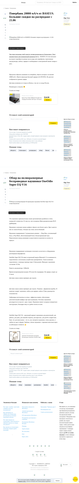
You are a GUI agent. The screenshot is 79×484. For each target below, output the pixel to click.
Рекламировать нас (46, 409)
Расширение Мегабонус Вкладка (28, 422)
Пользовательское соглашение (39, 467)
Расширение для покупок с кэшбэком (29, 418)
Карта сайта (25, 436)
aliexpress (13, 150)
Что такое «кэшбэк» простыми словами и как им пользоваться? (11, 408)
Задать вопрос (25, 428)
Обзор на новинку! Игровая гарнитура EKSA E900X (68, 145)
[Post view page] (67, 124)
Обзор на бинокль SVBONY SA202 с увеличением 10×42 (68, 159)
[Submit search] (61, 2)
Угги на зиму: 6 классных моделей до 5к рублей (20, 132)
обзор (40, 150)
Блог (23, 434)
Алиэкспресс (22, 150)
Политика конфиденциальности (40, 469)
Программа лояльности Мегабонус (28, 407)
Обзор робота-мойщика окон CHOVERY (18, 134)
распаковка (37, 385)
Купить (48, 99)
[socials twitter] (41, 456)
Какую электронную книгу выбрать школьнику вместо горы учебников (25, 141)
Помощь (24, 426)
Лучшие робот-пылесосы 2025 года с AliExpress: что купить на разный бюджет (27, 139)
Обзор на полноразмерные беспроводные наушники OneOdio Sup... (69, 131)
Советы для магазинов (47, 412)
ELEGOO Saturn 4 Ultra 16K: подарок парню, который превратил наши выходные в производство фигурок (32, 136)
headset (46, 385)
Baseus (47, 150)
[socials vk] (34, 456)
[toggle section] (12, 435)
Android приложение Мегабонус (27, 411)
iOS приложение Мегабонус (29, 415)
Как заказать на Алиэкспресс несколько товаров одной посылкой (11, 428)
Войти (75, 2)
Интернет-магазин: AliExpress (27, 95)
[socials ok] (38, 456)
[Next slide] (56, 150)
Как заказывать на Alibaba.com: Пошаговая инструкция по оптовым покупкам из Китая (9, 415)
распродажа (32, 150)
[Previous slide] (11, 150)
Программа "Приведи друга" (48, 407)
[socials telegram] (45, 456)
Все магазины (25, 431)
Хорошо (58, 480)
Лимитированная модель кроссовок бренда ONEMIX (70, 392)
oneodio (53, 385)
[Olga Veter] (67, 14)
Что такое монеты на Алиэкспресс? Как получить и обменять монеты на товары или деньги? (11, 422)
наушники (28, 385)
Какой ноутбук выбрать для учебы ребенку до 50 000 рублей (23, 142)
